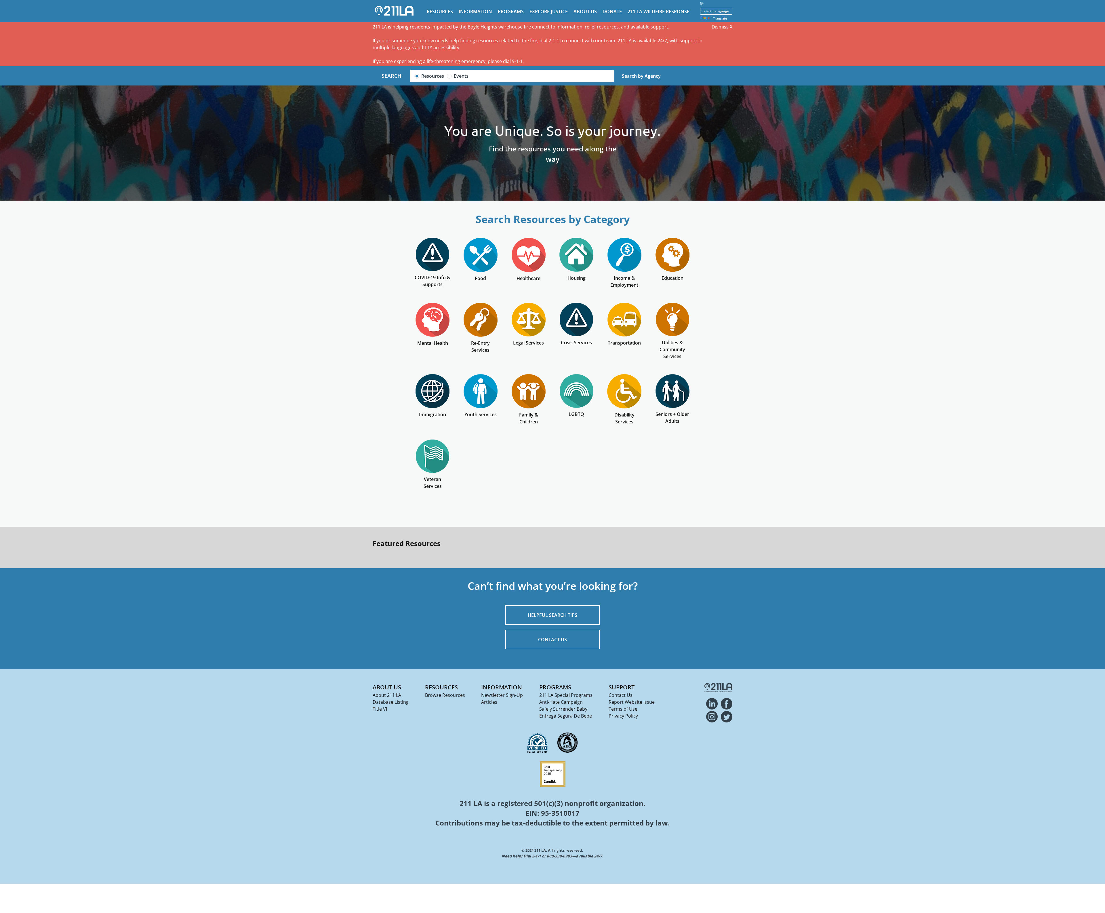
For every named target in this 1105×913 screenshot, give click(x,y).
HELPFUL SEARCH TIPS (552, 615)
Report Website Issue (632, 702)
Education (672, 278)
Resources (440, 11)
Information (475, 11)
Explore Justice (548, 11)
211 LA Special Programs (565, 695)
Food (480, 278)
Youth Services (480, 414)
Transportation (624, 343)
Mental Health (432, 343)
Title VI (380, 709)
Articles (489, 702)
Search (391, 75)
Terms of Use (623, 709)
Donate (612, 11)
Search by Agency (641, 76)
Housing (576, 278)
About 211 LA (387, 695)
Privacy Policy (623, 716)
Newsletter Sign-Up (502, 695)
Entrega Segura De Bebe (565, 716)
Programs (511, 11)
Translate (720, 18)
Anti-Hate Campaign (561, 702)
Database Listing (391, 702)
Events (461, 76)
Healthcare (528, 278)
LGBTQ (576, 414)
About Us (585, 11)
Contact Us (620, 695)
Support (622, 687)
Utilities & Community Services (672, 349)
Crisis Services (576, 342)
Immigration (432, 414)
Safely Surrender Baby (563, 709)
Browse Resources (445, 695)
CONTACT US (552, 639)
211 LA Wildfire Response (658, 11)
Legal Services (528, 343)
